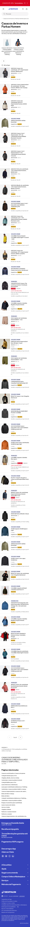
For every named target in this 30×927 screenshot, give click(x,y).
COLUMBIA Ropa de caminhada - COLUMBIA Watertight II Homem (20, 652)
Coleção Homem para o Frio (9, 775)
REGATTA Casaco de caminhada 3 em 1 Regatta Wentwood (20, 574)
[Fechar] (27, 3)
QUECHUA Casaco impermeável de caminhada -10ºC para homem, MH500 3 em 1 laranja (20, 86)
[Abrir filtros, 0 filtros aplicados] (4, 61)
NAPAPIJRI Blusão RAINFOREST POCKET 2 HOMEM (19, 411)
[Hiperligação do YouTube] (6, 856)
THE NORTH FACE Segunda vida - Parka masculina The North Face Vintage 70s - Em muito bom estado (20, 605)
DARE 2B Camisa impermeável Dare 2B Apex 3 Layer (19, 342)
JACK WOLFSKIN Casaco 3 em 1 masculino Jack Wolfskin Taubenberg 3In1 (19, 205)
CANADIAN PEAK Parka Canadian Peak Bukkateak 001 (19, 382)
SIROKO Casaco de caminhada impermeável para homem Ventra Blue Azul (19, 494)
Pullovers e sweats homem (9, 811)
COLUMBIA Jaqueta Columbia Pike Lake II (19, 458)
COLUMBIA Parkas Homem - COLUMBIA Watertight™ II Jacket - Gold (20, 237)
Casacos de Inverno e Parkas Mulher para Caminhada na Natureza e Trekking (7, 51)
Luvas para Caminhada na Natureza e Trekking (14, 787)
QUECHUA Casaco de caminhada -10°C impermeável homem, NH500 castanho (19, 252)
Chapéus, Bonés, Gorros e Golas (10, 778)
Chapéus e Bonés (6, 809)
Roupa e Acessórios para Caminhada (12, 802)
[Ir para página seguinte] (20, 737)
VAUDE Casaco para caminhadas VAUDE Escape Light (20, 443)
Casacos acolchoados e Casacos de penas (13, 773)
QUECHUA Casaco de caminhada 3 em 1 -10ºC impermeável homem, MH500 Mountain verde (19, 219)
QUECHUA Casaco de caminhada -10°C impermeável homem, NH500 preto (19, 70)
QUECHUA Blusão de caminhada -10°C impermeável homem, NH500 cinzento (20, 187)
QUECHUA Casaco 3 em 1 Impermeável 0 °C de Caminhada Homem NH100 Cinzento (18, 153)
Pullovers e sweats (7, 814)
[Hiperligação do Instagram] (9, 856)
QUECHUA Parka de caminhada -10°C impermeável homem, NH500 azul (19, 170)
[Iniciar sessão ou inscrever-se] (23, 9)
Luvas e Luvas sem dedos (8, 805)
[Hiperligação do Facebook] (3, 856)
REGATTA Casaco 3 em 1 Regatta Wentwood (20, 397)
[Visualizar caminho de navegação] (2, 18)
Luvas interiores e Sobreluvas (10, 784)
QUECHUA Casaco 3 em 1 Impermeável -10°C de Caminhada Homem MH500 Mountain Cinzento (18, 136)
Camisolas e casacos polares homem (12, 780)
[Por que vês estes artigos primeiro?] (2, 65)
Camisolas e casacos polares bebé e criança (14, 789)
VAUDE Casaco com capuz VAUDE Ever (18, 559)
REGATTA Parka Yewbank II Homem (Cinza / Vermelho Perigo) (18, 635)
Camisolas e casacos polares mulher (12, 800)
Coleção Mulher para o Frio (9, 782)
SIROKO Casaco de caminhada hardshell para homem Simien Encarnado (19, 686)
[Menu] (3, 9)
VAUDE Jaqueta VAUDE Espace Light (19, 529)
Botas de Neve (5, 796)
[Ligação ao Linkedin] (13, 856)
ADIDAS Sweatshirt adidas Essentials (18, 121)
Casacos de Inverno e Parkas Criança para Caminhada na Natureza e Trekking (18, 51)
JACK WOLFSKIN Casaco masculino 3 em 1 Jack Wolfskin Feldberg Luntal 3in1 (19, 427)
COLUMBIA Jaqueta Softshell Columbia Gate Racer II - (19, 588)
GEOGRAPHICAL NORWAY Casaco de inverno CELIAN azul (19, 269)
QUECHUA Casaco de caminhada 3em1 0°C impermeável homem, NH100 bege (19, 103)
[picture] (5, 73)
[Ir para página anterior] (9, 737)
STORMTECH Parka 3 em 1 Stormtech (18, 721)
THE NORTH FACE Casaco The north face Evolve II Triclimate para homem (19, 285)
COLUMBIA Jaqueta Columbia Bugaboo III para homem (19, 303)
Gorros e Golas (6, 807)
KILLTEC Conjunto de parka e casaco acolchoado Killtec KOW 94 (20, 479)
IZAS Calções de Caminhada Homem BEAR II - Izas (19, 318)
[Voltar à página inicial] (13, 9)
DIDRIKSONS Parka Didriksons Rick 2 (19, 706)
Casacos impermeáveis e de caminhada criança (15, 816)
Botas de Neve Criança (8, 793)
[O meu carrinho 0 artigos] (26, 9)
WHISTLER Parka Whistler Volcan (20, 513)
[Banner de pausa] (25, 3)
